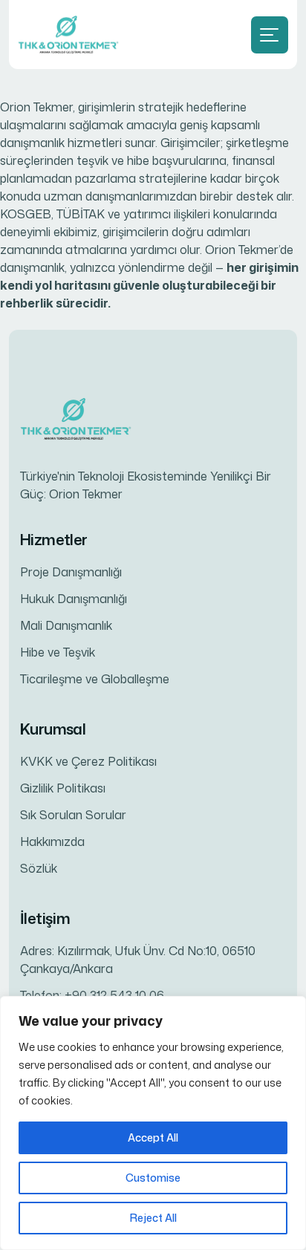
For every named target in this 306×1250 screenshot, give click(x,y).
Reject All (153, 1218)
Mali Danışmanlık (66, 625)
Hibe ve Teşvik (57, 652)
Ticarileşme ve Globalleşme (94, 679)
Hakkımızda (52, 841)
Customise (153, 1178)
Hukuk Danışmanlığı (73, 598)
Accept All (153, 1137)
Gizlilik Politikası (62, 788)
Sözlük (38, 868)
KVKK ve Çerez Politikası (88, 761)
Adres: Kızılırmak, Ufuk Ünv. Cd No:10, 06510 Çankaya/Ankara (137, 960)
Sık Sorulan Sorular (73, 815)
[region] (153, 1123)
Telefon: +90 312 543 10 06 (92, 995)
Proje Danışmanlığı (71, 572)
